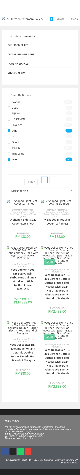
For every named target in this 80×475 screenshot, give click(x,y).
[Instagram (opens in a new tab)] (41, 5)
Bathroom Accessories (22, 209)
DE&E (15, 107)
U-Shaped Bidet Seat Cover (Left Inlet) (23, 221)
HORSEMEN (18, 119)
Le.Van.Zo (17, 125)
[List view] (52, 180)
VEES (14, 159)
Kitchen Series (16, 73)
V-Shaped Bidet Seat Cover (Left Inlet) (57, 221)
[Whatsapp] (20, 451)
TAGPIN (16, 147)
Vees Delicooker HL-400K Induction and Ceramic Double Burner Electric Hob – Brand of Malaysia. (23, 352)
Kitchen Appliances (26, 265)
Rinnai (15, 142)
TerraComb (18, 153)
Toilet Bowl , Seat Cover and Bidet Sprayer (23, 214)
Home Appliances (18, 63)
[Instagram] (12, 451)
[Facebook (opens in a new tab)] (37, 5)
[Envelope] (28, 451)
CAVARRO (17, 102)
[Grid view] (44, 180)
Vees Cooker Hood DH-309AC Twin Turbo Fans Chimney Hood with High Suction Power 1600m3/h (23, 279)
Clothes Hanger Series (22, 54)
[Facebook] (5, 451)
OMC (14, 130)
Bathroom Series (18, 45)
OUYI (14, 136)
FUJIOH (16, 113)
